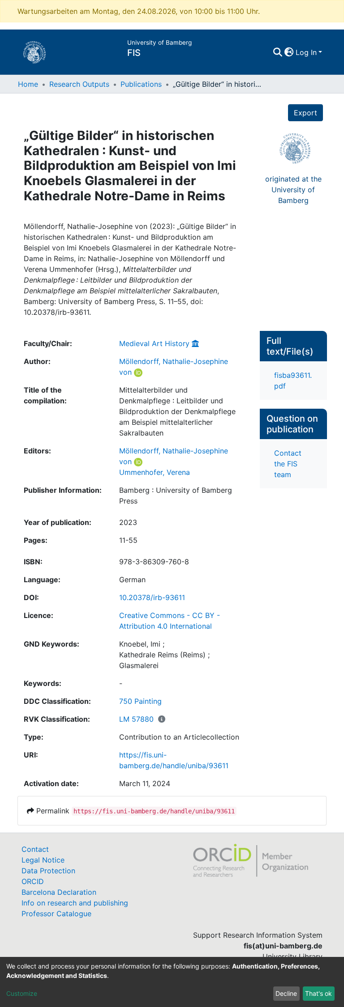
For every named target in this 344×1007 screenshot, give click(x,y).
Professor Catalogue (56, 913)
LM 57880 (136, 719)
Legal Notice (43, 859)
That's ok (318, 993)
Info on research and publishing (75, 902)
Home (28, 84)
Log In (306, 52)
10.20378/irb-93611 (152, 597)
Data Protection (48, 870)
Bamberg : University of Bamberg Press (175, 495)
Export (305, 112)
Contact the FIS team (287, 463)
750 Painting (140, 701)
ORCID (33, 881)
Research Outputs (79, 84)
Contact (35, 849)
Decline (286, 993)
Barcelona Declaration (59, 892)
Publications (141, 84)
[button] (289, 52)
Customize (21, 993)
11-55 (128, 540)
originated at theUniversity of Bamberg (293, 189)
